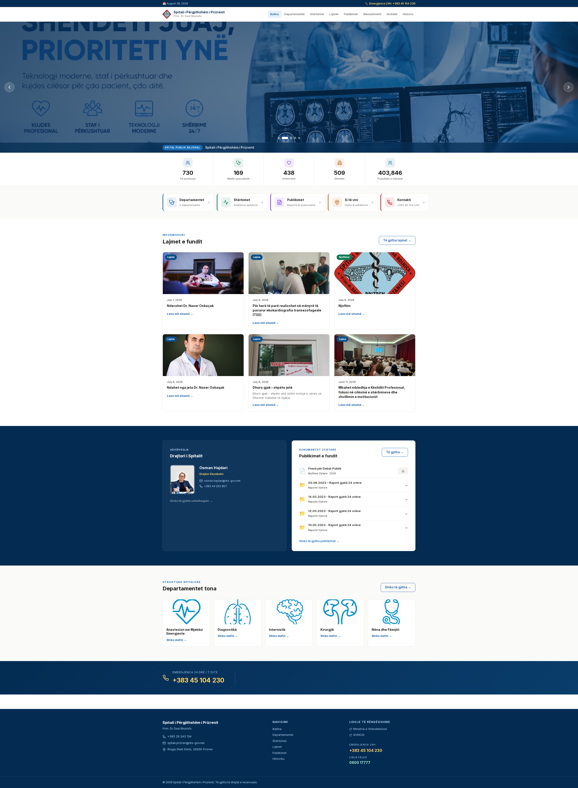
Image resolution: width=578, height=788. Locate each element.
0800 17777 (359, 762)
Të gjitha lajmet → (397, 240)
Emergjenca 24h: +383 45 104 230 (392, 3)
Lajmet (333, 14)
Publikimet (351, 14)
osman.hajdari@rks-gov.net (222, 480)
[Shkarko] (403, 471)
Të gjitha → (395, 452)
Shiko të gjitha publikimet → (319, 541)
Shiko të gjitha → (398, 587)
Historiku (278, 758)
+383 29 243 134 (179, 736)
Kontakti (392, 14)
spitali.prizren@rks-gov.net (186, 743)
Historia (408, 14)
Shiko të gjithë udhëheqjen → (191, 501)
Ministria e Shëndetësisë (370, 729)
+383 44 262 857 (215, 486)
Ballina (274, 14)
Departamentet (294, 14)
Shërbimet (317, 14)
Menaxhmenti (372, 14)
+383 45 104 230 (198, 680)
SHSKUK (358, 735)
